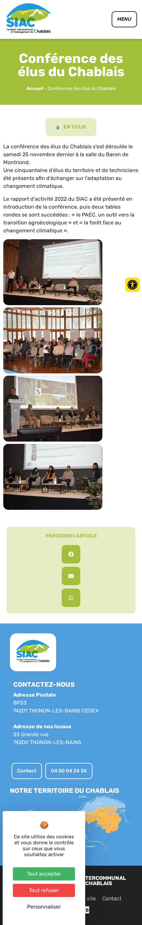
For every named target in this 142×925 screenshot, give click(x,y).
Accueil (34, 88)
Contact (112, 898)
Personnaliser (44, 907)
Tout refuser (44, 890)
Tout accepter (44, 874)
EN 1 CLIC (75, 127)
